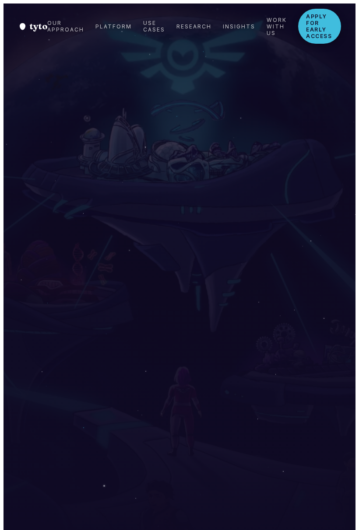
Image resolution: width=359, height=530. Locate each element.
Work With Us (277, 26)
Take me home (162, 427)
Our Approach (65, 26)
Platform (113, 26)
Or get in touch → (243, 426)
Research (193, 26)
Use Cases (154, 26)
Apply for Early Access (319, 26)
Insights (239, 26)
